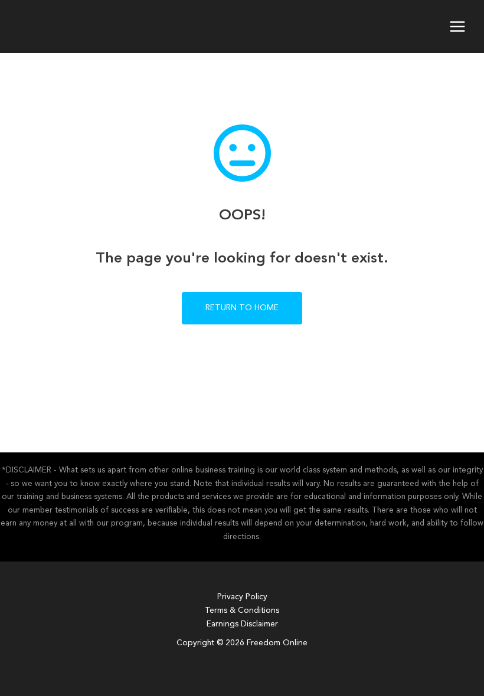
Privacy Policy (242, 597)
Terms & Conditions (242, 611)
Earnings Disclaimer (242, 624)
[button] (242, 308)
